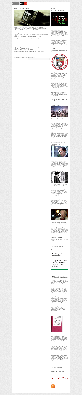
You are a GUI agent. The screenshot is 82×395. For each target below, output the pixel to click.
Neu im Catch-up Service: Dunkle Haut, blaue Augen (24, 57)
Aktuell (27, 54)
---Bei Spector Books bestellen (56, 367)
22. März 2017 (22, 54)
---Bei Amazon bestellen (55, 313)
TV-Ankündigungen (32, 54)
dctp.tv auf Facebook (57, 371)
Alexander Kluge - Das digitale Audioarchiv (59, 10)
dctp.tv (17, 54)
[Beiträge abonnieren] (53, 384)
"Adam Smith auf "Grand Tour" (57, 171)
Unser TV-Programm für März (22, 8)
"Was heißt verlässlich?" (56, 105)
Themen (32, 3)
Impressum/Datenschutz (45, 3)
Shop (36, 3)
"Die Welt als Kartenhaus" (56, 208)
